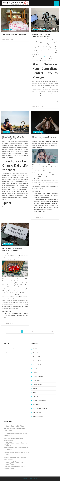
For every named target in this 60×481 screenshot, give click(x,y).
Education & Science (38, 368)
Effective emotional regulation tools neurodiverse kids (44, 138)
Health (35, 388)
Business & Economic (38, 357)
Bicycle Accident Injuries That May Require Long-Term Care (13, 138)
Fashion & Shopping (38, 376)
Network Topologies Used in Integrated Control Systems (41, 35)
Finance (35, 372)
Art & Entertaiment (38, 349)
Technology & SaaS (38, 416)
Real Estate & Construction (40, 408)
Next (51, 331)
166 (32, 331)
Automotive (36, 353)
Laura (12, 39)
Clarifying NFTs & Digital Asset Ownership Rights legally (12, 249)
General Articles (8, 243)
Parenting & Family (38, 132)
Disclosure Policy (10, 349)
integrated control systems (42, 56)
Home (34, 392)
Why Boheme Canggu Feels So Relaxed (14, 34)
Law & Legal (6, 132)
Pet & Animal (36, 404)
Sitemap (8, 353)
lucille (42, 217)
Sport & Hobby (37, 412)
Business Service (37, 364)
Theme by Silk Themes (30, 479)
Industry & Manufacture (40, 29)
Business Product (37, 360)
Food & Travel (7, 29)
